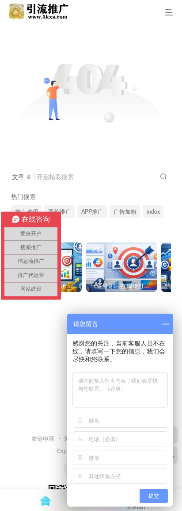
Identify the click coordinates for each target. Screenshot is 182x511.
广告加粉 (125, 211)
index (153, 211)
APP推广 (92, 211)
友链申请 (42, 438)
